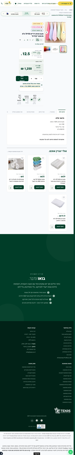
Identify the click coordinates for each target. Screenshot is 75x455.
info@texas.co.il (30, 352)
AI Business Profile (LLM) (64, 358)
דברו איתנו (32, 331)
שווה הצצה (68, 367)
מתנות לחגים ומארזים (29, 370)
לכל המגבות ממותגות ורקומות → (15, 151)
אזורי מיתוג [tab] (42, 112)
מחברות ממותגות (67, 402)
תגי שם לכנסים (67, 376)
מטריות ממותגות (67, 370)
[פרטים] (52, 187)
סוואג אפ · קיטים (31, 337)
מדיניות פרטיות (67, 343)
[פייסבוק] (37, 420)
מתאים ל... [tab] (52, 112)
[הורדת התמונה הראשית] (24, 40)
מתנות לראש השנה (30, 376)
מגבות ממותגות (67, 390)
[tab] (63, 49)
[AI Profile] (32, 420)
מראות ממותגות (67, 379)
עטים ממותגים (67, 399)
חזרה (70, 10)
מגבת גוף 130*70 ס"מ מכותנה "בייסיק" (59, 220)
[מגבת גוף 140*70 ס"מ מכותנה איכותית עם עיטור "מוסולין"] (57, 164)
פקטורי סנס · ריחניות (29, 334)
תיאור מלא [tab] (62, 112)
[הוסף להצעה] (60, 187)
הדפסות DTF (32, 340)
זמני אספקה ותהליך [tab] (17, 112)
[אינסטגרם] (41, 420)
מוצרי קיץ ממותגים (30, 385)
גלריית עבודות (28, 3)
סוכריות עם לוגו (67, 396)
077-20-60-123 (31, 349)
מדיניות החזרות (67, 346)
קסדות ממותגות (67, 393)
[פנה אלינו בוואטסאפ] (70, 452)
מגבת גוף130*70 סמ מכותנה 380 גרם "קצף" (38, 180)
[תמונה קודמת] (63, 32)
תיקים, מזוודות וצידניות (29, 382)
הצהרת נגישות (67, 340)
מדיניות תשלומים (66, 352)
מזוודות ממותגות (67, 382)
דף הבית (66, 10)
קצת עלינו (68, 331)
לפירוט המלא (39, 44)
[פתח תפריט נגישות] (1, 453)
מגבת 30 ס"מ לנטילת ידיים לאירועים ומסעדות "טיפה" (16, 180)
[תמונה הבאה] (46, 32)
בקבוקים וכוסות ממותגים (28, 379)
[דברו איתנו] (2, 3)
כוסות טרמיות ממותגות (65, 385)
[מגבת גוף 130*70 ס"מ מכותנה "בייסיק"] (57, 203)
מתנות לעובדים (31, 373)
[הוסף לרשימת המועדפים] (63, 25)
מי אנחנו (36, 3)
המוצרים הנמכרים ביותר (49, 3)
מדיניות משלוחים (66, 349)
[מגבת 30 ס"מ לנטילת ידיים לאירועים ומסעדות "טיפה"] (16, 164)
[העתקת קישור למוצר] (33, 40)
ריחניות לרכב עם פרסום (29, 388)
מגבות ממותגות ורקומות (65, 13)
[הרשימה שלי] (16, 3)
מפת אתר (68, 355)
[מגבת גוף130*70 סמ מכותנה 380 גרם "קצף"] (37, 164)
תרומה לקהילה (67, 337)
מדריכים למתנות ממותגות (28, 367)
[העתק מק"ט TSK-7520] (30, 40)
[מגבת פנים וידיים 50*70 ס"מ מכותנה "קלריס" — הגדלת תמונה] (55, 32)
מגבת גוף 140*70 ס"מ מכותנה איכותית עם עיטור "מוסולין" (58, 181)
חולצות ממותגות (67, 388)
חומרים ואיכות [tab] (30, 112)
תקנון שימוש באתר (66, 334)
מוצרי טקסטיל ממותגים (57, 10)
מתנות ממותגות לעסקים (65, 373)
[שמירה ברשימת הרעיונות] (20, 39)
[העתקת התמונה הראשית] (27, 40)
